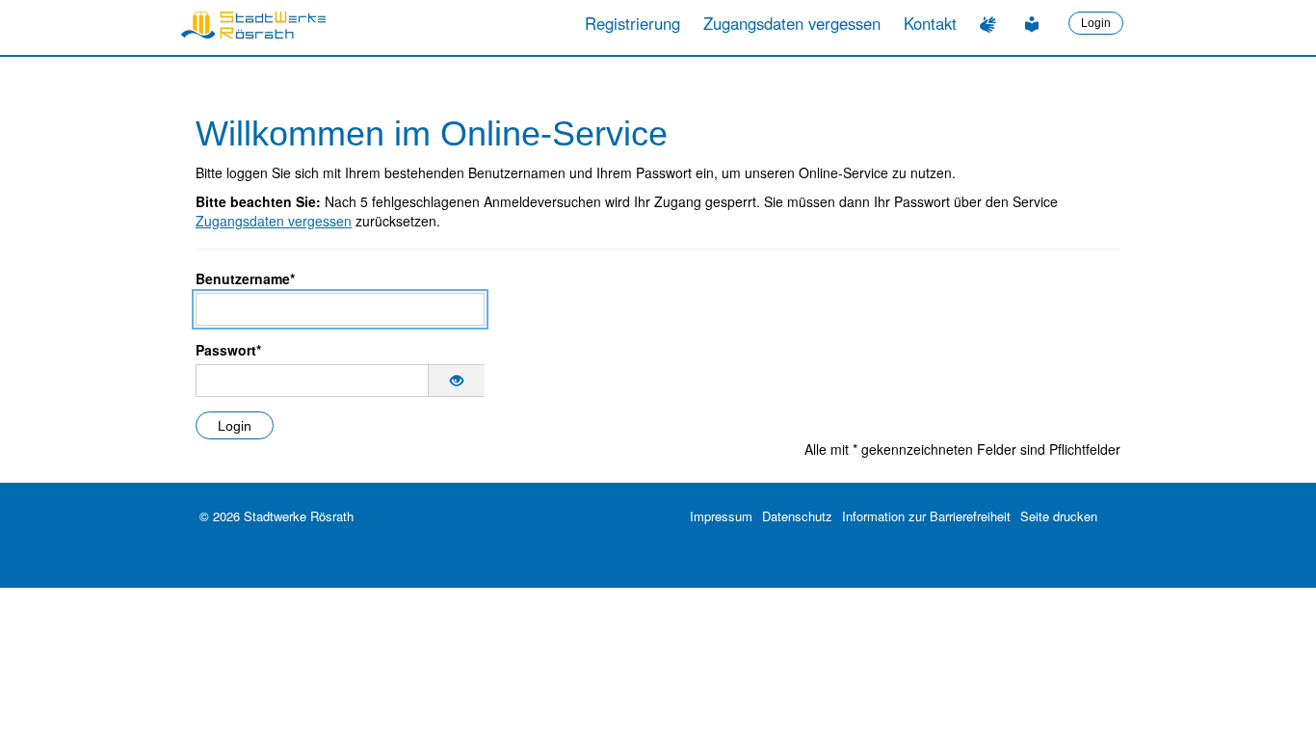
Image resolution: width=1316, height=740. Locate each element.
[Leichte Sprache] (1034, 23)
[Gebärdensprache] (990, 23)
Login (1096, 23)
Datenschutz (797, 516)
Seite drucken (1058, 516)
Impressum (721, 516)
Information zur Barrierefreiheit (926, 516)
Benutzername (245, 278)
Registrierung (632, 23)
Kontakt (930, 23)
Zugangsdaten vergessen (792, 23)
